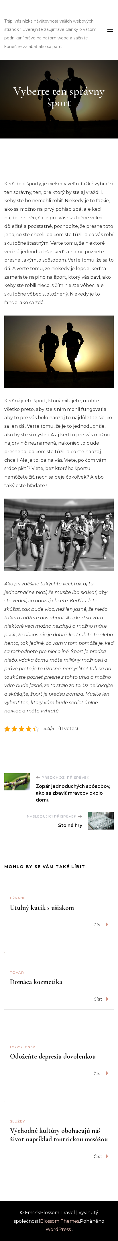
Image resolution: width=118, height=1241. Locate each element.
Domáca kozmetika (36, 982)
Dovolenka (23, 1047)
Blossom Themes (59, 1221)
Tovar (17, 972)
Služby (17, 1121)
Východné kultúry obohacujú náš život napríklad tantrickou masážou (59, 1134)
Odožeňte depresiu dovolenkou (53, 1056)
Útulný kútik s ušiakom (42, 907)
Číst (98, 924)
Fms (13, 12)
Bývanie (18, 898)
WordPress (58, 1229)
